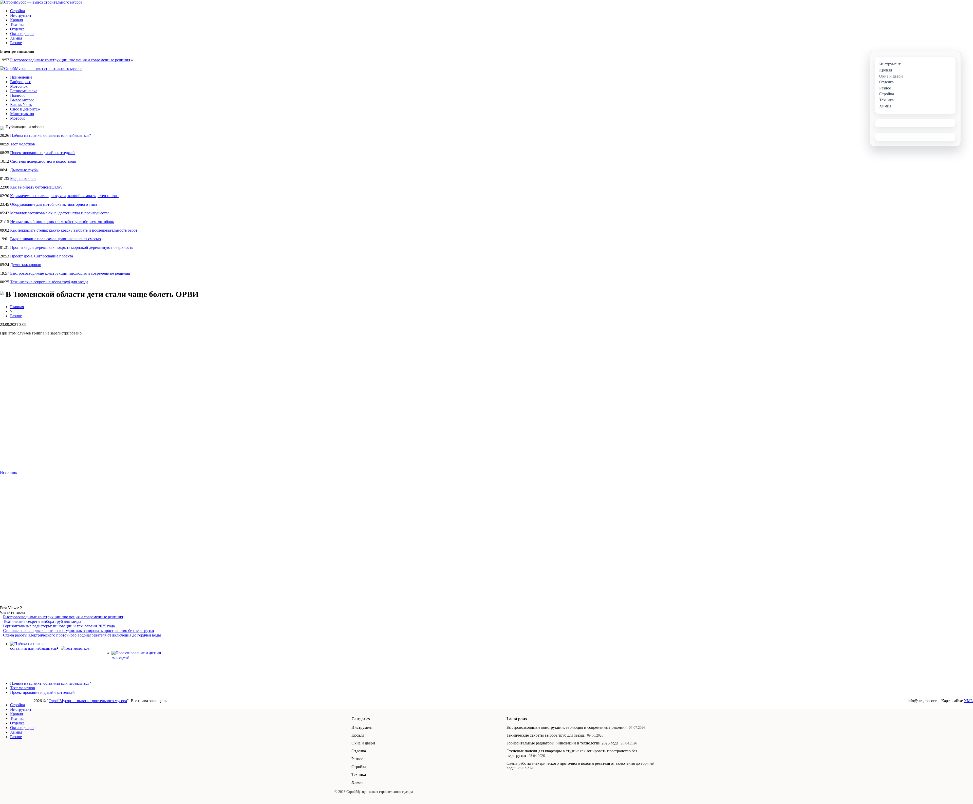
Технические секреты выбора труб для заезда (49, 282)
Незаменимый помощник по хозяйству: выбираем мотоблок (62, 221)
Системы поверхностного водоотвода (43, 161)
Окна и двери (22, 33)
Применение (21, 77)
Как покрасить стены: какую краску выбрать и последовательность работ (73, 230)
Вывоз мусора (22, 100)
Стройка (17, 11)
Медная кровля (23, 178)
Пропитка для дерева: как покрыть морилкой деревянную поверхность (71, 247)
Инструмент (20, 15)
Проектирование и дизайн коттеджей (42, 153)
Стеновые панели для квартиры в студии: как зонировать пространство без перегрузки (78, 630)
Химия (16, 38)
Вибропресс (20, 82)
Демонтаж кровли (25, 265)
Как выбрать (21, 104)
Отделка (17, 29)
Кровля (16, 20)
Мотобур (17, 118)
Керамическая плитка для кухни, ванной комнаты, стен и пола (64, 196)
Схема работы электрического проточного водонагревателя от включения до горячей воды (82, 635)
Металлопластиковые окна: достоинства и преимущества (59, 213)
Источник (8, 472)
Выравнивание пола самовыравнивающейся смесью (55, 239)
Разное (16, 43)
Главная (17, 307)
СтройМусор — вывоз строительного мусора (88, 701)
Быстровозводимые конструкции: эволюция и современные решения (70, 60)
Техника (17, 24)
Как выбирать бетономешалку (36, 187)
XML (968, 701)
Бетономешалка (23, 91)
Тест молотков (22, 144)
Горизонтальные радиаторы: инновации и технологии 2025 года (59, 626)
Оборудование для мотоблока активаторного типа (53, 204)
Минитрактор (22, 113)
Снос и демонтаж (25, 109)
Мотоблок (19, 86)
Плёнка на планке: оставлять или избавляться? (50, 135)
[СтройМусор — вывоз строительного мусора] (41, 2)
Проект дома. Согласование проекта (41, 256)
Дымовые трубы (24, 170)
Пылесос (17, 95)
